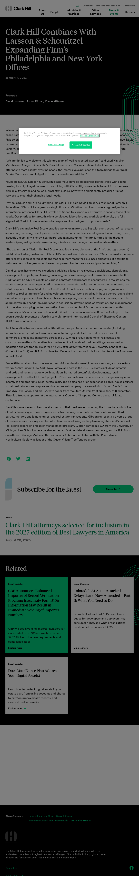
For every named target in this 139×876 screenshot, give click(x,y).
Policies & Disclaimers (89, 136)
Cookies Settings (56, 144)
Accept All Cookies (81, 145)
